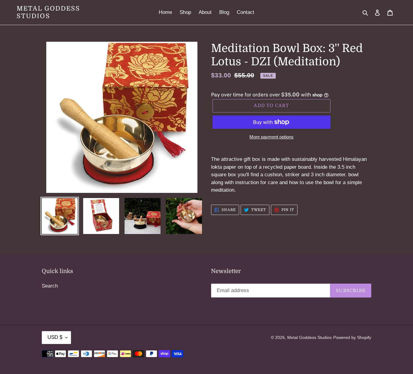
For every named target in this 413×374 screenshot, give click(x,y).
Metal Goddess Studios (48, 12)
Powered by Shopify (352, 337)
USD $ (54, 337)
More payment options (271, 136)
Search (50, 286)
